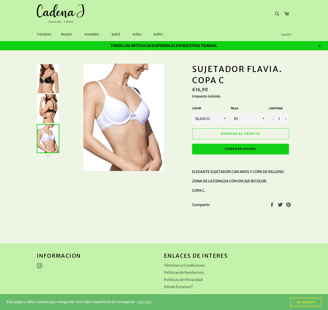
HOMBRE (92, 34)
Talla (234, 108)
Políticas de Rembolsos (184, 272)
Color (196, 108)
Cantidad (276, 108)
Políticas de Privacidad (183, 279)
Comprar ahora (240, 149)
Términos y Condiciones (184, 265)
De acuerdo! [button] (306, 302)
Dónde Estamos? (178, 287)
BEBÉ (116, 34)
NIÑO (159, 34)
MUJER (67, 34)
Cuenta (286, 34)
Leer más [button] (144, 302)
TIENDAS (44, 34)
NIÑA (137, 34)
